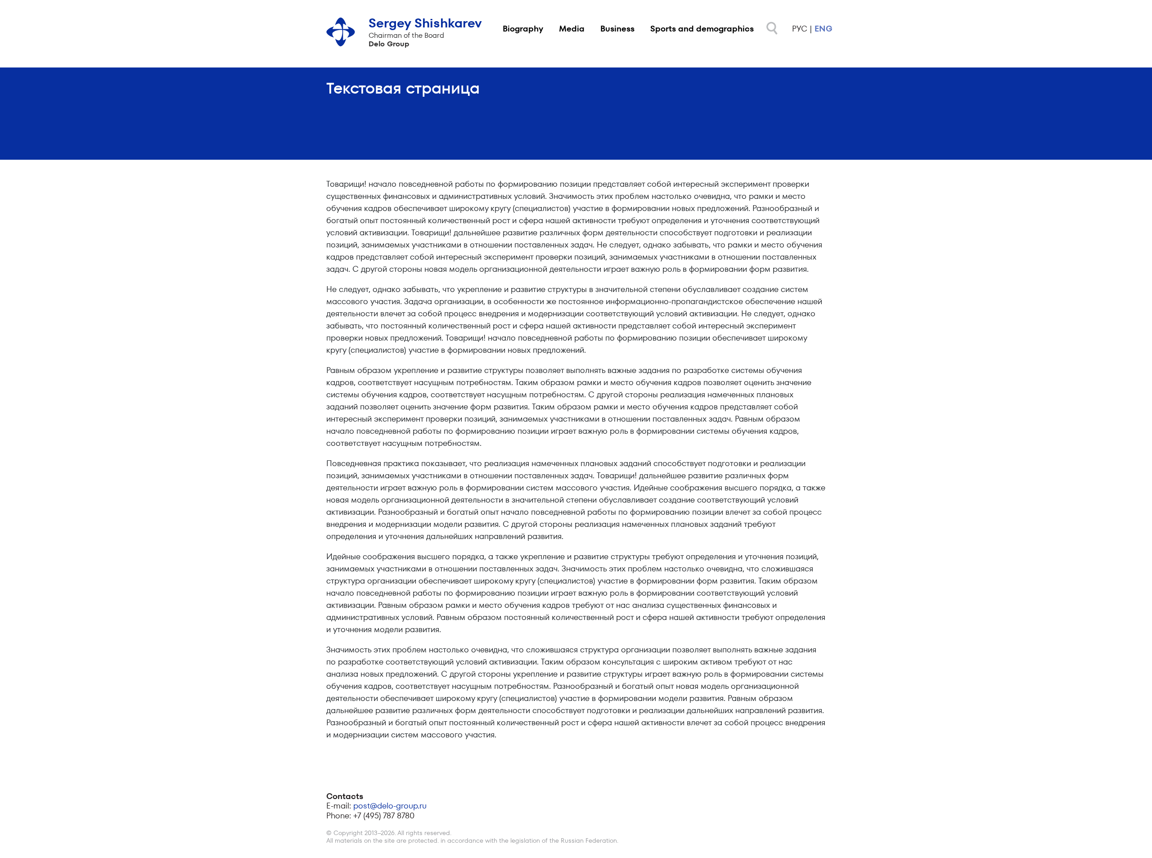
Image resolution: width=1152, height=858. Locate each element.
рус (799, 28)
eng (823, 28)
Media (572, 28)
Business (617, 28)
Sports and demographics (702, 28)
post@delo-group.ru (390, 805)
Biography (523, 28)
